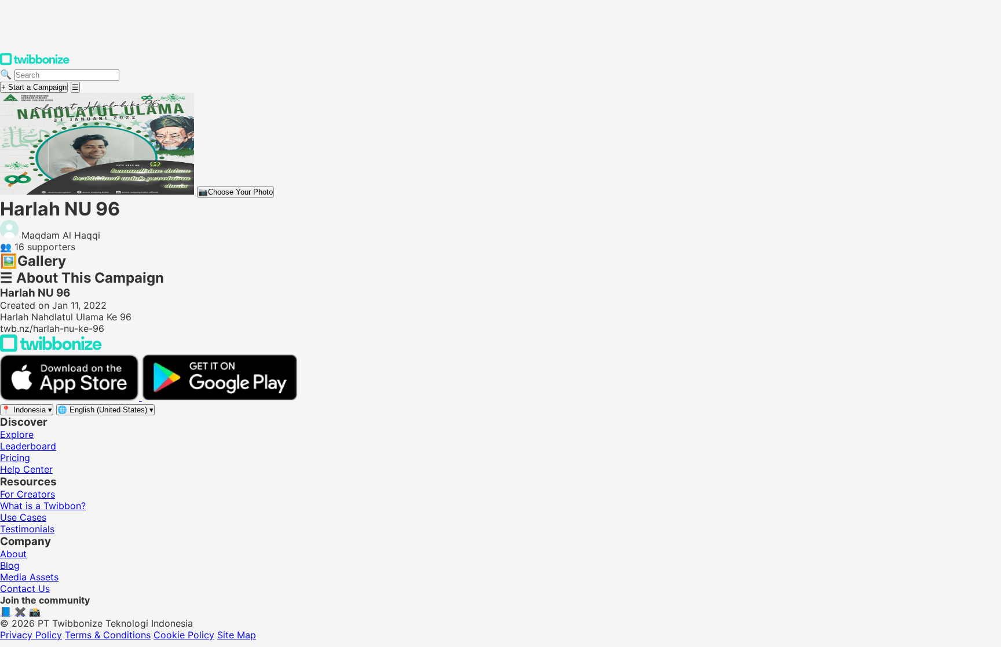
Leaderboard (28, 446)
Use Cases (23, 517)
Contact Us (25, 588)
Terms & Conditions (108, 635)
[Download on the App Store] (71, 397)
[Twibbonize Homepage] (35, 62)
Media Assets (29, 577)
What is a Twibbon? (43, 505)
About (13, 554)
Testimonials (27, 529)
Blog (10, 565)
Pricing (15, 457)
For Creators (27, 494)
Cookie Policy (184, 635)
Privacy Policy (31, 635)
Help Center (26, 469)
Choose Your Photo (235, 192)
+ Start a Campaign (34, 87)
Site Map (236, 635)
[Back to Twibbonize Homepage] (51, 348)
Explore (17, 434)
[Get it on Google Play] (219, 397)
